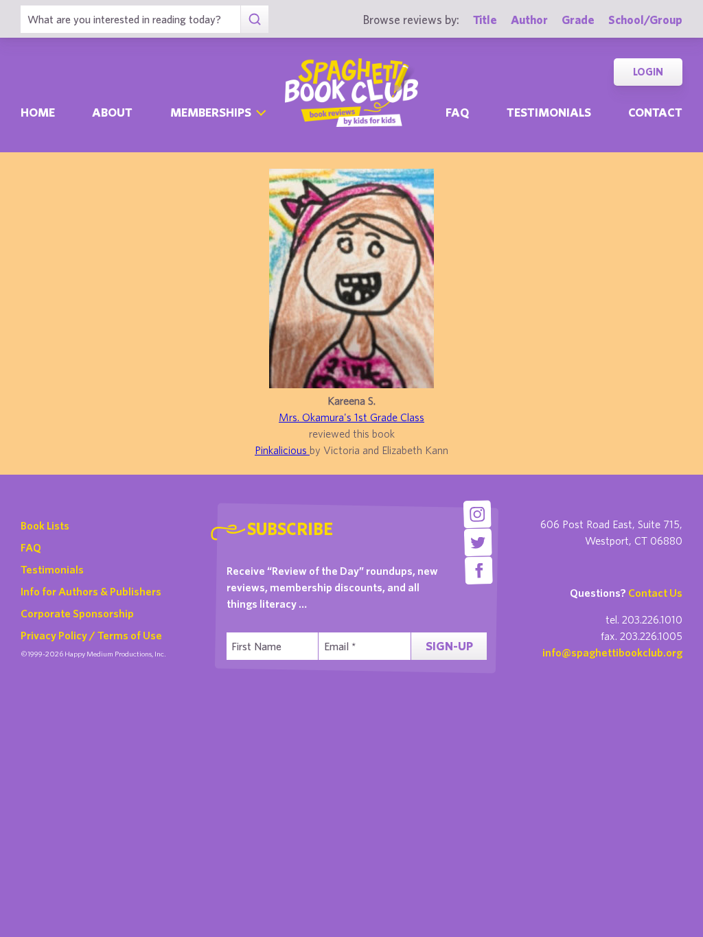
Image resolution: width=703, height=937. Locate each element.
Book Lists (45, 525)
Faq (457, 112)
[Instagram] (477, 514)
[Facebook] (479, 570)
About (112, 112)
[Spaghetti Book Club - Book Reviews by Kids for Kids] (351, 92)
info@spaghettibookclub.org (612, 652)
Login (648, 72)
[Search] (254, 19)
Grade (578, 19)
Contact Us (655, 592)
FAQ (31, 547)
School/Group (645, 19)
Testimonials (549, 112)
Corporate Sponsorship (77, 613)
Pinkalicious (282, 450)
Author (529, 19)
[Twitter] (478, 542)
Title (485, 19)
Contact (655, 112)
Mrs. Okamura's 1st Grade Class (351, 417)
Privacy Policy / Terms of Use (91, 635)
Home (38, 112)
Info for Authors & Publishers (91, 591)
